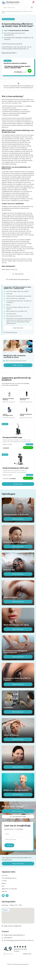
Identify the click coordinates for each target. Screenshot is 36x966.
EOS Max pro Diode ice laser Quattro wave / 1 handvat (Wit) (17, 67)
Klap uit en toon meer (8, 53)
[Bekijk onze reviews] (18, 950)
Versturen (9, 845)
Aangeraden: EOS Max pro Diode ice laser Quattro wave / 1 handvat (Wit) (17, 287)
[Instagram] (7, 895)
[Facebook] (3, 895)
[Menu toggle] (32, 7)
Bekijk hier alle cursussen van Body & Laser (14, 356)
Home (3, 11)
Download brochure (11, 332)
